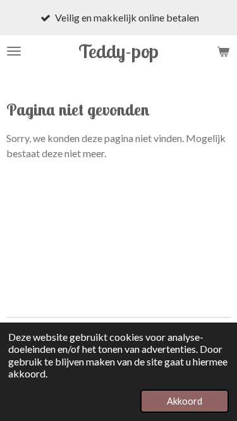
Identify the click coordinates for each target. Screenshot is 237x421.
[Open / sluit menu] (14, 51)
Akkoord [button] (184, 401)
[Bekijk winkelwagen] (223, 51)
